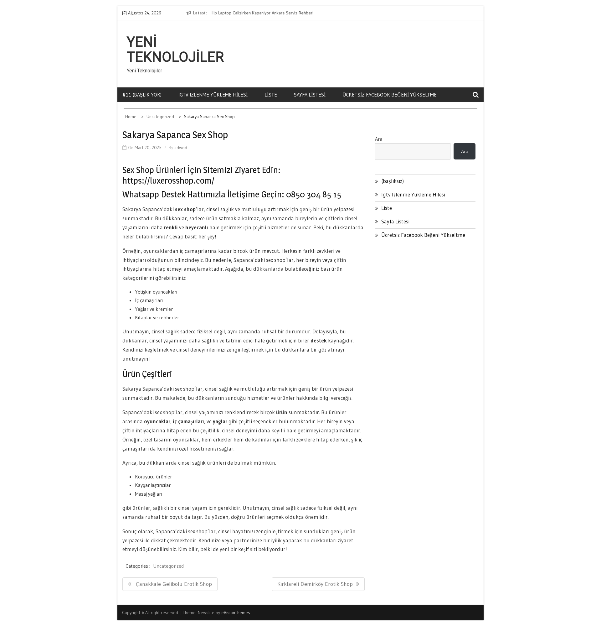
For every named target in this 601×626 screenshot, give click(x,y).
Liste (271, 94)
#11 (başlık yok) (142, 94)
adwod (180, 147)
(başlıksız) (392, 181)
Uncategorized (168, 566)
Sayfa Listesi (310, 94)
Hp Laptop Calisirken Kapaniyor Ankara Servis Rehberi (262, 13)
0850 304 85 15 (313, 194)
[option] (268, 13)
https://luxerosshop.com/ (168, 180)
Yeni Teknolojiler (175, 49)
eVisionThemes (235, 612)
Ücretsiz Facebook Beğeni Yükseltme (389, 94)
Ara (378, 139)
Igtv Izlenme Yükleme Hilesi (213, 94)
